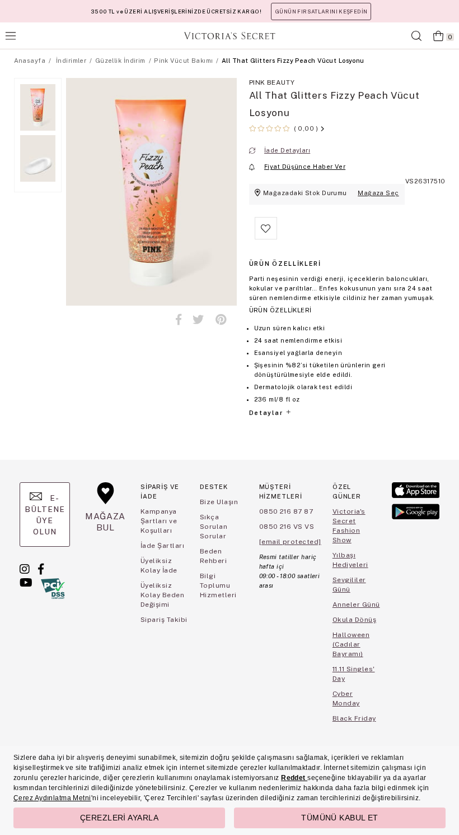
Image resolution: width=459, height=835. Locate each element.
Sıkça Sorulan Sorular (213, 526)
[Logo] (229, 35)
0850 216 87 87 (286, 511)
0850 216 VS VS (287, 526)
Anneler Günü (356, 604)
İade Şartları (162, 546)
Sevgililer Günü (349, 584)
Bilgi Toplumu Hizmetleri (218, 585)
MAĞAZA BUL (105, 522)
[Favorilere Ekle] (266, 237)
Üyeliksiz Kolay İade (158, 565)
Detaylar (267, 412)
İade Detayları (287, 150)
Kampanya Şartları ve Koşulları (158, 521)
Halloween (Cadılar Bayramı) (350, 644)
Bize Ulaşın (219, 502)
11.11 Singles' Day (353, 673)
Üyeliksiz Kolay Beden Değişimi (162, 595)
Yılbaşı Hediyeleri (350, 560)
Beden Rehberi (213, 556)
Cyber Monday (346, 698)
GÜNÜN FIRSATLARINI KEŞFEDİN (321, 11)
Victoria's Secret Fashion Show (349, 526)
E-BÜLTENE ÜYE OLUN (45, 514)
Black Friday (354, 718)
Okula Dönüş (354, 620)
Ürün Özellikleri (285, 263)
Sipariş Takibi (164, 620)
